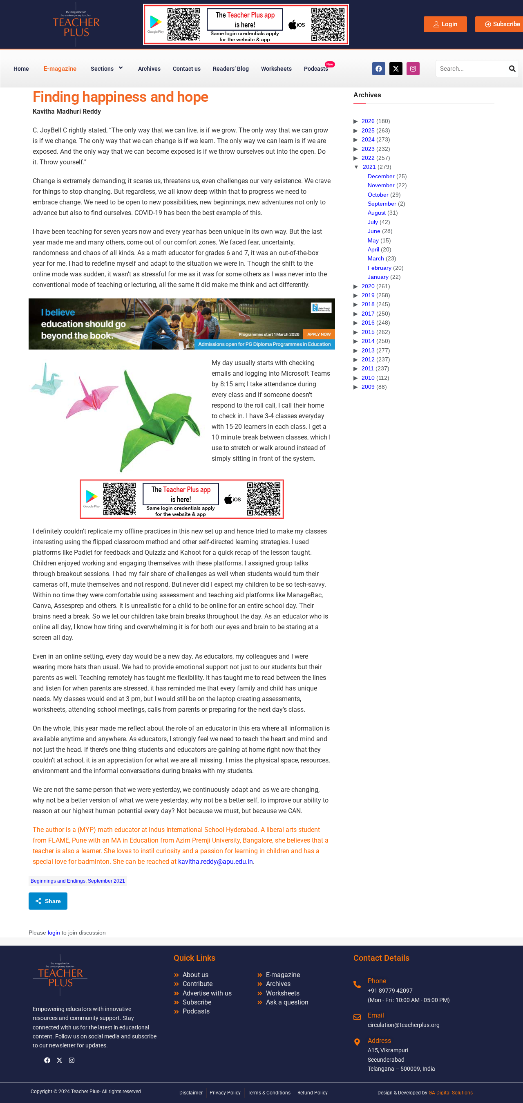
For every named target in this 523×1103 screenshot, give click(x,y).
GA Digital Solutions (451, 1093)
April (373, 249)
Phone (377, 981)
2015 (368, 332)
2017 (368, 313)
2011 (368, 368)
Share (53, 901)
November (381, 185)
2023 (368, 149)
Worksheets (276, 68)
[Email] (357, 1017)
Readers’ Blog (231, 68)
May (373, 240)
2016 (368, 322)
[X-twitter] (395, 68)
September (382, 203)
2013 (368, 350)
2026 (368, 121)
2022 (368, 158)
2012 (368, 359)
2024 (368, 139)
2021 (369, 167)
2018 (368, 304)
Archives (149, 68)
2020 (368, 286)
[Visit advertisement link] (182, 324)
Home (21, 68)
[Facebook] (378, 68)
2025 (368, 130)
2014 (368, 341)
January (378, 277)
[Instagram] (413, 68)
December (381, 176)
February (379, 268)
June (374, 231)
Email (376, 1015)
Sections (102, 68)
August (377, 212)
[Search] (512, 69)
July (373, 222)
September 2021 (106, 881)
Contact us (187, 68)
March (376, 258)
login (54, 932)
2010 (368, 377)
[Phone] (357, 984)
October (378, 194)
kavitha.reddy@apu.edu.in (215, 861)
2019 (368, 295)
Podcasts (318, 67)
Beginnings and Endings (58, 881)
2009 (368, 386)
